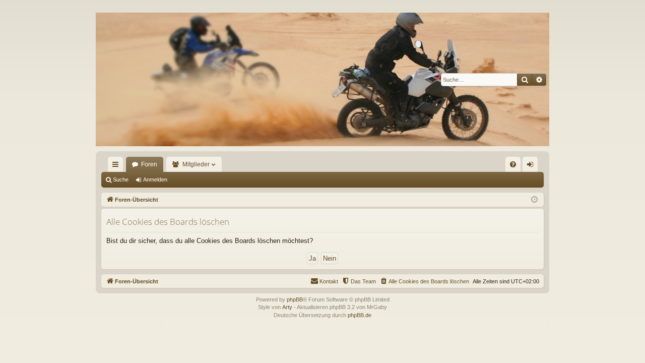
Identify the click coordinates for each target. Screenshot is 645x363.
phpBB (295, 299)
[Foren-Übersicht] (322, 79)
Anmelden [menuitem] (532, 166)
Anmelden (155, 179)
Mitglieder (196, 164)
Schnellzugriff (117, 166)
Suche (120, 179)
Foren (149, 164)
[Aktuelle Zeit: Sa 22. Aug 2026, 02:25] (534, 200)
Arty (287, 307)
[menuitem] (513, 164)
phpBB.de (359, 315)
